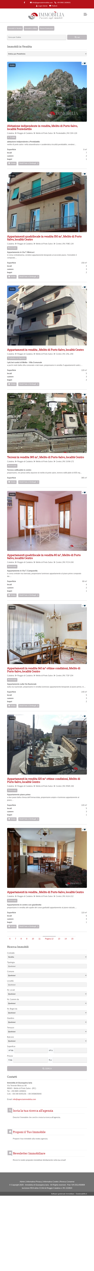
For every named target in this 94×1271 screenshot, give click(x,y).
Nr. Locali (11, 990)
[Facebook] (24, 2)
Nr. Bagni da (12, 1009)
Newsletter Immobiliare (29, 1153)
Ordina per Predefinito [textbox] (16, 54)
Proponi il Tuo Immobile (29, 1132)
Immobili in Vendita (15, 28)
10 (33, 939)
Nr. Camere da (13, 999)
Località (10, 981)
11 (39, 939)
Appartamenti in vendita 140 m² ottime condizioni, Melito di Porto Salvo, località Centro (43, 670)
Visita (13, 163)
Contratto (11, 953)
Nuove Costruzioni (46, 28)
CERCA (48, 1069)
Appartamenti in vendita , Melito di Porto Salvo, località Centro (45, 349)
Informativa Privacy (34, 1182)
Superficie (11, 1046)
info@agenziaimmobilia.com (42, 2)
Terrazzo (10, 1028)
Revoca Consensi (67, 1182)
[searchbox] (47, 967)
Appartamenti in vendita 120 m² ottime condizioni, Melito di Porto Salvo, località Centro (43, 780)
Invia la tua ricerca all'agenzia (33, 1110)
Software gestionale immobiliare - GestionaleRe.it (69, 1194)
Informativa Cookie (50, 1182)
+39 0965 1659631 (63, 2)
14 (66, 939)
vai (78, 37)
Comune (10, 971)
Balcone (10, 1037)
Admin (22, 1182)
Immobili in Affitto (31, 28)
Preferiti (54, 6)
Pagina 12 (49, 939)
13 (59, 939)
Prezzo (10, 1056)
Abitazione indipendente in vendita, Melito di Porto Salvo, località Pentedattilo (42, 127)
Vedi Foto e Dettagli (27, 163)
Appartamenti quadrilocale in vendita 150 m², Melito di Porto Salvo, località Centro (44, 238)
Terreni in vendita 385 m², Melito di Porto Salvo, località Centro (45, 457)
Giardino (10, 1018)
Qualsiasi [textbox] (11, 975)
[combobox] (47, 53)
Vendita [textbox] (11, 957)
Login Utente (42, 6)
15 (72, 939)
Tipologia (11, 962)
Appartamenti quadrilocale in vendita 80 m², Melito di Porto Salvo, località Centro (44, 557)
